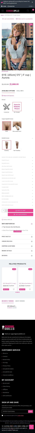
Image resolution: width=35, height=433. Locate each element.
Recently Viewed (8, 301)
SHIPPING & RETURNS (8, 246)
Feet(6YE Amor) (5, 138)
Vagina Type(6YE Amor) (7, 119)
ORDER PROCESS (7, 241)
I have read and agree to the (14, 415)
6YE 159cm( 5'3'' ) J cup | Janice (10, 283)
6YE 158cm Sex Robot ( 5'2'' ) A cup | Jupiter (26, 283)
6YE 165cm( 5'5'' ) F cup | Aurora (11, 306)
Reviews (4, 255)
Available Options (8, 91)
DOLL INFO (20, 91)
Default (3, 100)
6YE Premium (5, 71)
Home (2, 15)
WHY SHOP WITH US (8, 224)
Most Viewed (20, 301)
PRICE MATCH (6, 237)
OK (31, 427)
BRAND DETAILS (7, 251)
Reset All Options (9, 96)
